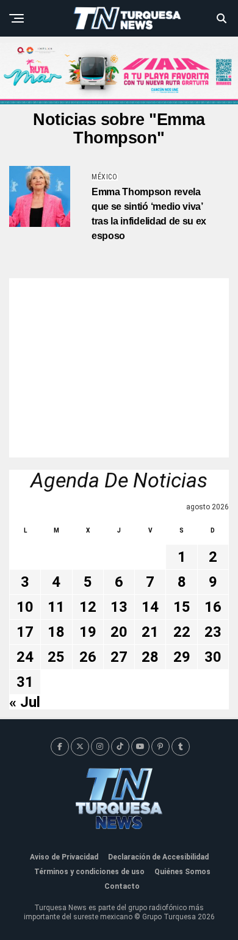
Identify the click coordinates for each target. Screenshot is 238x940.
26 (87, 657)
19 (87, 631)
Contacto (122, 886)
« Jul (24, 702)
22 (181, 631)
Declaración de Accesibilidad (158, 857)
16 (213, 606)
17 (25, 631)
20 (119, 631)
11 (56, 606)
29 (181, 657)
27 (119, 657)
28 (150, 657)
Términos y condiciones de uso (89, 871)
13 (119, 606)
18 (56, 631)
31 (25, 682)
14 (150, 606)
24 (25, 657)
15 (181, 606)
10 (25, 606)
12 (87, 606)
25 (56, 657)
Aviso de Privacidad (64, 857)
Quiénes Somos (182, 871)
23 (213, 631)
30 (213, 657)
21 (150, 631)
